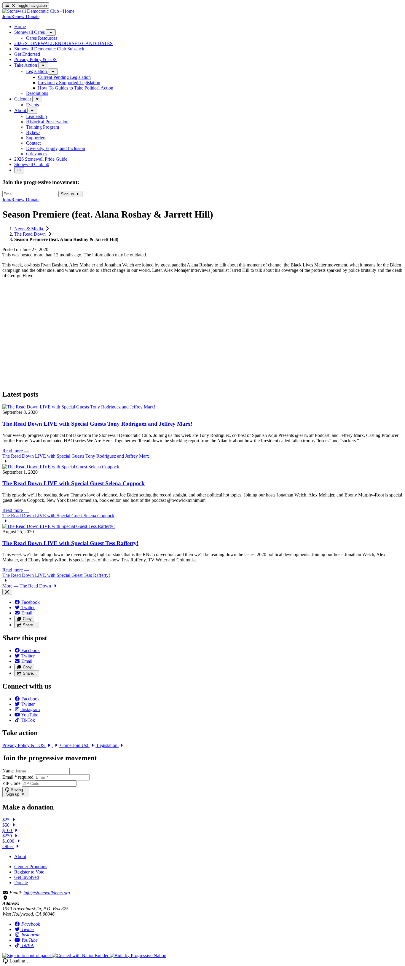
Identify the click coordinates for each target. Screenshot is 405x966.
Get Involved (26, 877)
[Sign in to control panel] (27, 955)
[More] (51, 32)
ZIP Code (11, 783)
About (20, 856)
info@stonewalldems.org (46, 892)
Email (18, 777)
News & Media (29, 228)
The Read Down (30, 234)
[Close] (7, 592)
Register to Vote (29, 871)
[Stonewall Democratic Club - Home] (38, 11)
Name (8, 770)
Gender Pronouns (30, 866)
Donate (21, 882)
